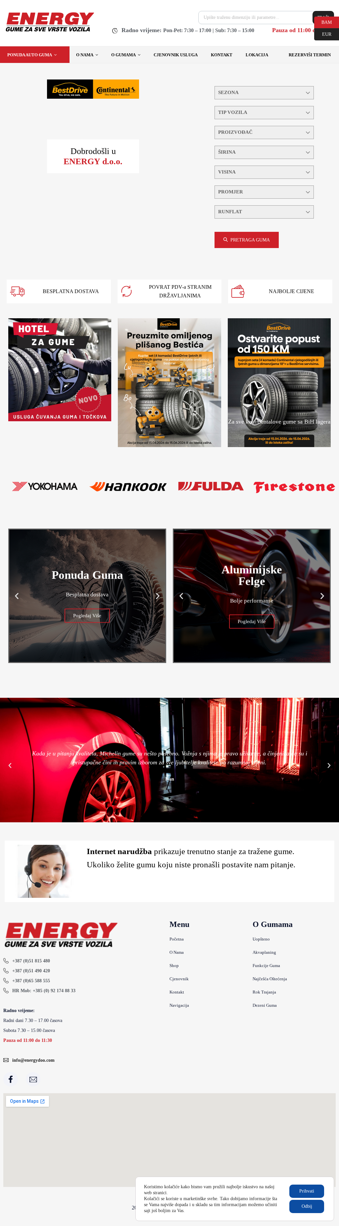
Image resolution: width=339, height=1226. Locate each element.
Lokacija (257, 54)
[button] (17, 595)
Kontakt (221, 54)
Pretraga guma (250, 239)
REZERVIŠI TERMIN (310, 54)
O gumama (123, 54)
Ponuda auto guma (29, 54)
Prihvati (306, 1191)
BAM (323, 22)
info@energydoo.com (33, 1060)
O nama (84, 54)
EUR (322, 34)
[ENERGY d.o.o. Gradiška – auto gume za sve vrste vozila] (49, 31)
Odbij (307, 1206)
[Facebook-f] (10, 1079)
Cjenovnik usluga (176, 54)
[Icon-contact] (33, 1079)
